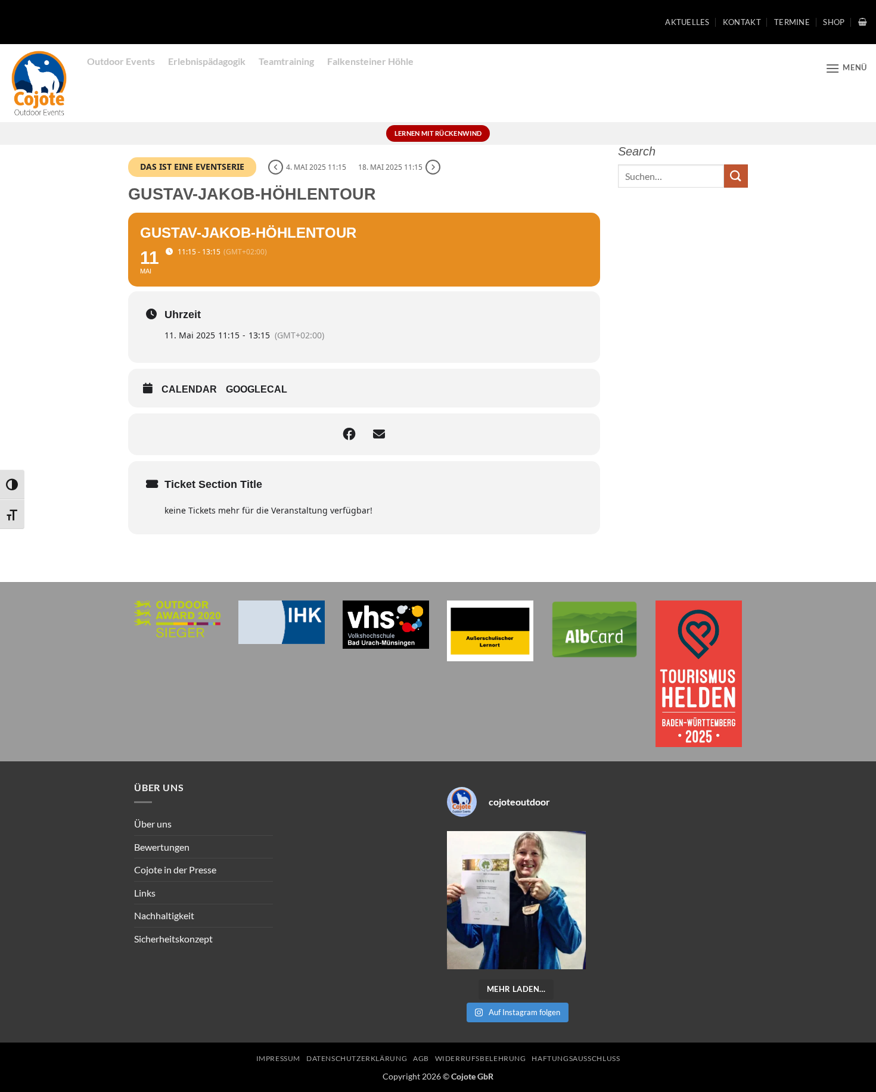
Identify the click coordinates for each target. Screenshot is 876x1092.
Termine (792, 22)
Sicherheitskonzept (173, 938)
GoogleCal (256, 389)
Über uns (153, 823)
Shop (833, 22)
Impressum (278, 1058)
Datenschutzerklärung (356, 1058)
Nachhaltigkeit (164, 915)
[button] (862, 21)
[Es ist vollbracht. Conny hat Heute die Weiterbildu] (516, 900)
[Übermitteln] (736, 176)
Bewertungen (162, 847)
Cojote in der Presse (175, 869)
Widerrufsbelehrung (480, 1058)
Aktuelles (687, 22)
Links (145, 892)
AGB (421, 1058)
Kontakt (742, 22)
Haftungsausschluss (576, 1058)
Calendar (189, 389)
